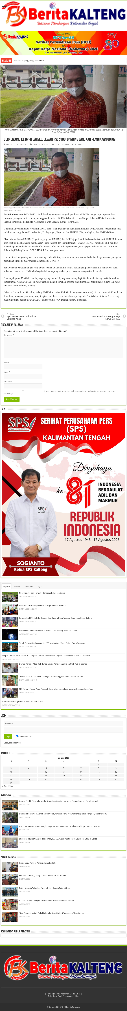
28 (81, 779)
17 (11, 775)
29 (98, 779)
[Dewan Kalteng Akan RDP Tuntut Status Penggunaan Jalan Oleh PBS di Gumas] (10, 668)
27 (63, 779)
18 (28, 775)
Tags (39, 586)
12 (46, 772)
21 (81, 775)
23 (116, 775)
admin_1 (9, 144)
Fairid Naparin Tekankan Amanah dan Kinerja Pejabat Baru (44, 888)
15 (98, 772)
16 (116, 772)
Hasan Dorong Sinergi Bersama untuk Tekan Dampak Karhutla (46, 901)
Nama (7, 362)
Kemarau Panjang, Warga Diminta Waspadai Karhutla (36, 60)
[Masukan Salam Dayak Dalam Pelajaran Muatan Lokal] (10, 609)
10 (11, 772)
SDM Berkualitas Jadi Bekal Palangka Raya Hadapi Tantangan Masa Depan (51, 913)
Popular (6, 586)
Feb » (11, 786)
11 (28, 772)
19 (46, 775)
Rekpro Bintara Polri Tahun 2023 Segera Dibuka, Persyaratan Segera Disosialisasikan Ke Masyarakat (46, 656)
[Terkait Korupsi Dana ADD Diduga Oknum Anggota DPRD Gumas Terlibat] (10, 680)
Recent (17, 586)
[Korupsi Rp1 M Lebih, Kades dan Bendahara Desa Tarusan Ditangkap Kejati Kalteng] (10, 622)
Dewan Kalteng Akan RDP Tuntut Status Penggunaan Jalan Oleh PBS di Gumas (53, 664)
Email (7, 372)
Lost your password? (13, 743)
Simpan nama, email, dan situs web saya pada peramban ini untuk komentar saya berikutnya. (59, 392)
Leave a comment (62, 144)
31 (11, 783)
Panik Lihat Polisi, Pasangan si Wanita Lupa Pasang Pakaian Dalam (48, 631)
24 (11, 779)
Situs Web (8, 381)
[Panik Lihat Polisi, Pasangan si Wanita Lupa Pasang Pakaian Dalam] (10, 634)
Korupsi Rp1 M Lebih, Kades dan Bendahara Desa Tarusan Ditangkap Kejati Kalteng (55, 618)
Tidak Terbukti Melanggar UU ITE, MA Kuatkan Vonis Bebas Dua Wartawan (52, 643)
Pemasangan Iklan (71, 996)
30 (116, 779)
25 (28, 779)
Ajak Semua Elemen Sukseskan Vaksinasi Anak (21, 316)
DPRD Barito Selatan (41, 144)
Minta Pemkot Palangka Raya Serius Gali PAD (106, 316)
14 (81, 772)
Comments (28, 586)
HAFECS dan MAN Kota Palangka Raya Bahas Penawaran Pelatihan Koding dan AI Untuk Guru (60, 826)
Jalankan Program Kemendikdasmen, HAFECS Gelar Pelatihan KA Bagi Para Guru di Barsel (58, 839)
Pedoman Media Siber (70, 994)
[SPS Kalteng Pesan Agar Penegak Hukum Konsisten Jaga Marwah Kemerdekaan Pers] (10, 693)
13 (63, 772)
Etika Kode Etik (54, 996)
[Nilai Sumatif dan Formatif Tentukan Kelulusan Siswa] (10, 597)
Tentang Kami (53, 994)
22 (98, 775)
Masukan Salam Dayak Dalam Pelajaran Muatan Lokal (42, 605)
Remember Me (24, 736)
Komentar (9, 335)
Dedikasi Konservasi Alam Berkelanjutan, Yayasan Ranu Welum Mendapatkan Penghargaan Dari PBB (63, 814)
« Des (4, 786)
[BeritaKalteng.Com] (63, 14)
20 (63, 775)
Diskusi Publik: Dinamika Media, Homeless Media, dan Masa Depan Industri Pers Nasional (58, 801)
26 (46, 779)
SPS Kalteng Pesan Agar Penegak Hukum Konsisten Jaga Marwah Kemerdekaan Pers (56, 689)
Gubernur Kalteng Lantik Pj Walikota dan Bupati (23, 701)
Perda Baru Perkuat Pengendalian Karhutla (38, 863)
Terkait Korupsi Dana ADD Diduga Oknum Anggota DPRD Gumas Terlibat (51, 676)
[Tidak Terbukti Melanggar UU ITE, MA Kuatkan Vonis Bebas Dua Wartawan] (10, 647)
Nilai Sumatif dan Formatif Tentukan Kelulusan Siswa (42, 593)
